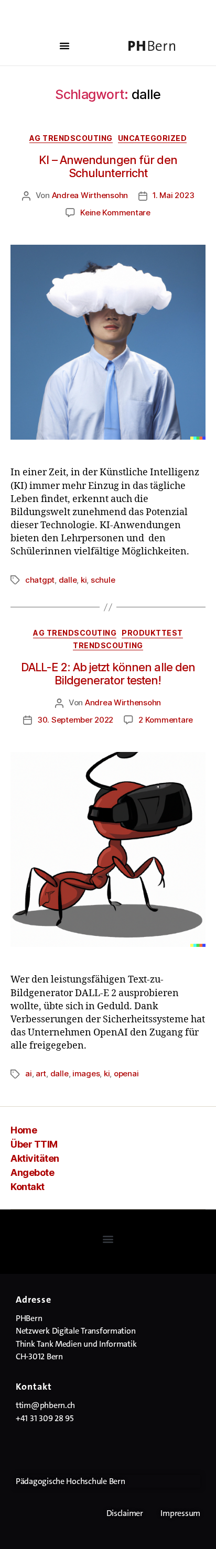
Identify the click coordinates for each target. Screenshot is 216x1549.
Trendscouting (108, 645)
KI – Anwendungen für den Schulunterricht (108, 166)
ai (28, 1073)
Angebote (32, 1172)
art (41, 1073)
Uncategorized (152, 138)
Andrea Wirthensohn (90, 195)
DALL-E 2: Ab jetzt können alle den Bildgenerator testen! (108, 673)
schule (103, 580)
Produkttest (152, 632)
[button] (64, 45)
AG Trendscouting (71, 138)
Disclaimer (124, 1513)
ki (84, 580)
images (86, 1073)
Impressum (180, 1513)
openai (126, 1073)
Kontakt (27, 1186)
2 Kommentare (165, 720)
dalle (68, 580)
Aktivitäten (34, 1158)
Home (23, 1130)
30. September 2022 (75, 720)
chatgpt (40, 580)
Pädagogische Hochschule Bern (70, 1481)
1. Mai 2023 (173, 195)
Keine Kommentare (115, 212)
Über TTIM (34, 1144)
